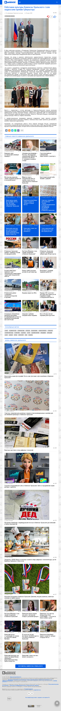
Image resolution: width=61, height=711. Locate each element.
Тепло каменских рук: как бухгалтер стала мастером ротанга (47, 230)
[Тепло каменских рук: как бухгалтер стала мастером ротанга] (48, 218)
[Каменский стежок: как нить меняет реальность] (30, 218)
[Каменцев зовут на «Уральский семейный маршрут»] (12, 145)
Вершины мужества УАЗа (29, 293)
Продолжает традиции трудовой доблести (46, 271)
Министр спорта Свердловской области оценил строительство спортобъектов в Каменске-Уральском (30, 180)
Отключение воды (9, 332)
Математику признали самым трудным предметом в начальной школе (12, 178)
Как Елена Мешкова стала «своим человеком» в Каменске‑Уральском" (29, 252)
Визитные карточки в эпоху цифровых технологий (18, 450)
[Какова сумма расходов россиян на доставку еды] (30, 262)
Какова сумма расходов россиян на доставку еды (29, 271)
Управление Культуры (10, 16)
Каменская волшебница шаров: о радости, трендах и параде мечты (30, 202)
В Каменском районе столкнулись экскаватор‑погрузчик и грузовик (10, 295)
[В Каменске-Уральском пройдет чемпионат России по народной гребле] (12, 242)
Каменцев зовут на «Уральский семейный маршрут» (11, 155)
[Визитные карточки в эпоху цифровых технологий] (26, 432)
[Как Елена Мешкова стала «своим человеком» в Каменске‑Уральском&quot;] (30, 242)
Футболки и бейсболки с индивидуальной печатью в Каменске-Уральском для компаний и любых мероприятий (29, 523)
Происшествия (9, 288)
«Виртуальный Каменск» (15, 677)
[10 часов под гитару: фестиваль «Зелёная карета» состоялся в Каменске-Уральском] (30, 626)
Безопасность (8, 266)
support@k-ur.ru (37, 689)
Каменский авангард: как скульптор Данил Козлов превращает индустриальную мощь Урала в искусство (12, 231)
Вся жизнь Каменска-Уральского (30, 666)
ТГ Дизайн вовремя (28, 689)
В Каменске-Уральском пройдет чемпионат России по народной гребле (12, 252)
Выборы (31, 335)
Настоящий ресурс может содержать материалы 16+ (37, 697)
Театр (42, 246)
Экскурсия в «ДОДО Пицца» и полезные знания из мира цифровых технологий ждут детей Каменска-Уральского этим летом (30, 560)
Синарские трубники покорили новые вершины (29, 314)
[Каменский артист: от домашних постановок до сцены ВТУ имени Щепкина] (12, 626)
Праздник (50, 332)
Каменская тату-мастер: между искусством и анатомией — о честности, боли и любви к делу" (48, 616)
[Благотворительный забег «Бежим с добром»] (48, 168)
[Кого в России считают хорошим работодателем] (48, 305)
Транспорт (43, 148)
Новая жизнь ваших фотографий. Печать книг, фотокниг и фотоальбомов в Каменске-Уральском (12, 203)
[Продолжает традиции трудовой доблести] (48, 262)
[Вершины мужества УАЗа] (30, 284)
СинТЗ (42, 172)
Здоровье (8, 148)
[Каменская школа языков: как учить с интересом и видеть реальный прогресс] (30, 605)
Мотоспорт (21, 335)
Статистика (25, 266)
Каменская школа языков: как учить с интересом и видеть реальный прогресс (30, 615)
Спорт (7, 246)
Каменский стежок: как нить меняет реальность (30, 230)
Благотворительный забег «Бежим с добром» (47, 177)
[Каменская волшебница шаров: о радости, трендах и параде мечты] (30, 190)
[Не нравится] (48, 16)
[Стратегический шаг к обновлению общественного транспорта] (48, 145)
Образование (8, 172)
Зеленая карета (26, 630)
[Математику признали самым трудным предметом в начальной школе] (12, 168)
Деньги (11, 335)
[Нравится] (55, 16)
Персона (25, 194)
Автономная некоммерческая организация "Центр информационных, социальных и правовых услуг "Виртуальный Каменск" (27, 680)
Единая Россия (26, 148)
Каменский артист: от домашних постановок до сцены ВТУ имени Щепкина (11, 637)
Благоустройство (26, 172)
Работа (42, 309)
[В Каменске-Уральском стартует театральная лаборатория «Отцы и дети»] (48, 242)
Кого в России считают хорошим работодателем (47, 314)
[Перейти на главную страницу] (10, 2)
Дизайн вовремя (9, 194)
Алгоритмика (8, 555)
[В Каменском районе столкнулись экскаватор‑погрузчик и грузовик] (12, 284)
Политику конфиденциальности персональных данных (24, 685)
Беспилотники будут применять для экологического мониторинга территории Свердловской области (12, 273)
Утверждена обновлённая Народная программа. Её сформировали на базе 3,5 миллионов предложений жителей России (12, 317)
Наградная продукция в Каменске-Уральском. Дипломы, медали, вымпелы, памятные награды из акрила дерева (29, 597)
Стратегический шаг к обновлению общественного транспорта (48, 155)
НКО (26, 335)
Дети (7, 335)
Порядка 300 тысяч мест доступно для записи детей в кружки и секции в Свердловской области (48, 295)
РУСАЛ (24, 288)
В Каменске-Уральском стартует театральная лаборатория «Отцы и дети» (48, 252)
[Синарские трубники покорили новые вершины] (30, 305)
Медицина (43, 332)
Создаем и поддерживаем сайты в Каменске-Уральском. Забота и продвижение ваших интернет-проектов (29, 486)
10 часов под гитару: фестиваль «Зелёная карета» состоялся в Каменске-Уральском (30, 637)
